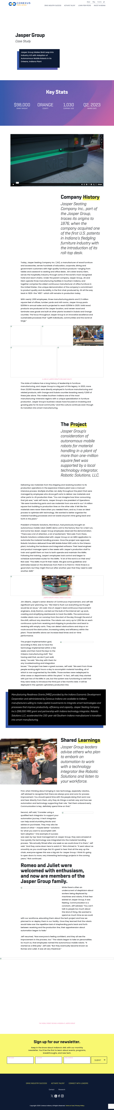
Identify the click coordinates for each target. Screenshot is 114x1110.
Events (100, 2)
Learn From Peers (84, 5)
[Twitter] (52, 1095)
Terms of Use (70, 1106)
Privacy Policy (79, 1106)
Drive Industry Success (52, 5)
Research (62, 1089)
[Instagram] (62, 1096)
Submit (97, 1060)
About (88, 2)
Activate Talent (69, 5)
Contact (51, 1089)
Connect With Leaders (78, 1083)
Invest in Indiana (99, 5)
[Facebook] (59, 1096)
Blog (94, 2)
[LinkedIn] (55, 1096)
